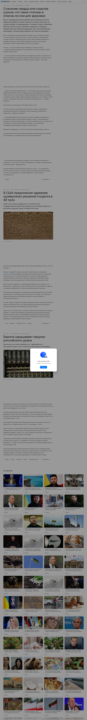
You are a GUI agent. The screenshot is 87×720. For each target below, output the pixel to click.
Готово (43, 367)
